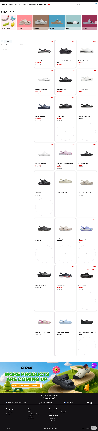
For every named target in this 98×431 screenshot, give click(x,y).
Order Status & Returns (33, 414)
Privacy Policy (54, 428)
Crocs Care (30, 418)
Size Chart (30, 416)
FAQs (29, 412)
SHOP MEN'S (7, 41)
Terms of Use (46, 428)
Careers (8, 414)
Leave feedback (49, 398)
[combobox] (84, 4)
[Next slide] (96, 22)
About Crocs (9, 412)
